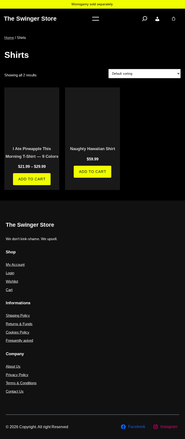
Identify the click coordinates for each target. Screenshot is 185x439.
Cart (9, 290)
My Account (15, 265)
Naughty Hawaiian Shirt (92, 148)
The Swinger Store (30, 18)
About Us (13, 366)
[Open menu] (96, 18)
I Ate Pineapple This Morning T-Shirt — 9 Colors (32, 152)
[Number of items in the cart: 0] (173, 18)
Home (9, 38)
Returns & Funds (19, 324)
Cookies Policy (17, 332)
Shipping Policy (18, 315)
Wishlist (12, 281)
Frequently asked (19, 340)
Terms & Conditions (21, 383)
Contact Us (15, 391)
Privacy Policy (17, 375)
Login (10, 273)
